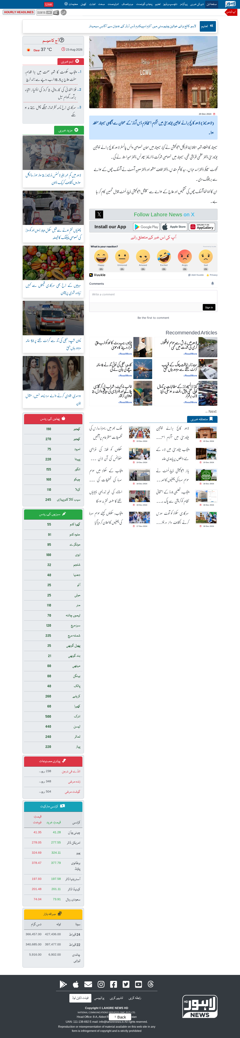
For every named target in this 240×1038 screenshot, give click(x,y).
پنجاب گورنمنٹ (144, 4)
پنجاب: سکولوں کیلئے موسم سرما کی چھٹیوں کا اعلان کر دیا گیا (105, 518)
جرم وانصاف (127, 4)
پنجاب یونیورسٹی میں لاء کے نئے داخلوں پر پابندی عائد (172, 454)
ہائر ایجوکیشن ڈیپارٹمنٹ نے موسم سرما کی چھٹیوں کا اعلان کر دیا (172, 475)
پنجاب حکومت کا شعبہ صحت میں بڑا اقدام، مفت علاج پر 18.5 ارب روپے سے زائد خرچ (50, 75)
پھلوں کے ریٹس (50, 419)
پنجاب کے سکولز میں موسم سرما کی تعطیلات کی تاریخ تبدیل (105, 475)
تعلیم (157, 4)
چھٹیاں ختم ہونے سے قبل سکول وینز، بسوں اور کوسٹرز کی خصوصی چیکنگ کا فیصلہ (53, 233)
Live (49, 4)
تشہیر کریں (116, 998)
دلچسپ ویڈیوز (170, 4)
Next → (210, 411)
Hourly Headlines (19, 12)
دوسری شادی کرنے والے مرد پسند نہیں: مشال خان (53, 399)
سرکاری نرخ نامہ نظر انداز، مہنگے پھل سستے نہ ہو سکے (50, 111)
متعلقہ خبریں (199, 419)
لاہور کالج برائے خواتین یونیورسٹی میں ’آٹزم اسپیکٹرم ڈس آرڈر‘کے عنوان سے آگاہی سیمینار (172, 432)
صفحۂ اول (211, 4)
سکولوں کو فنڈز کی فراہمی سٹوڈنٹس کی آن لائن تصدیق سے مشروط (105, 454)
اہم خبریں (67, 61)
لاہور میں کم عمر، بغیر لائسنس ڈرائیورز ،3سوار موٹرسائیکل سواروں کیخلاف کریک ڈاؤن (53, 178)
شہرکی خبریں (197, 4)
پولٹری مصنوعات (50, 761)
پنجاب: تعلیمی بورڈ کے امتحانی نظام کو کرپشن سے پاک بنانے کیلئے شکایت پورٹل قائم (172, 496)
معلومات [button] (73, 4)
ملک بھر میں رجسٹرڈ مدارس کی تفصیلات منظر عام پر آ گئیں (105, 432)
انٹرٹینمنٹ (113, 4)
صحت (101, 4)
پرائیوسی (99, 998)
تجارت (92, 4)
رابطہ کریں (135, 998)
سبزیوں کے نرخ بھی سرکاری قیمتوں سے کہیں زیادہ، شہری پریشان (53, 289)
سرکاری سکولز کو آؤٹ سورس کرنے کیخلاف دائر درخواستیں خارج (172, 518)
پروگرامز (183, 4)
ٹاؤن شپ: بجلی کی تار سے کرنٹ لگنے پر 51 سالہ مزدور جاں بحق (53, 344)
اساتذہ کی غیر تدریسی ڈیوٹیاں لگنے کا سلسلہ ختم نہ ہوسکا (105, 496)
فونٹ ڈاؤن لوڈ (80, 998)
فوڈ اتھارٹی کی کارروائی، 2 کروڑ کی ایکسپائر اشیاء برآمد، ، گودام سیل (50, 93)
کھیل (83, 4)
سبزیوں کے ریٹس (50, 514)
